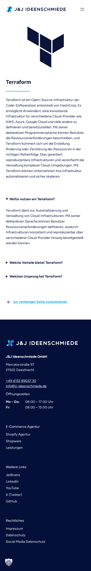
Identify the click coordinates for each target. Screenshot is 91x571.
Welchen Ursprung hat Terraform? (35, 276)
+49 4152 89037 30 (21, 381)
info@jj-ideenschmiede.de (26, 386)
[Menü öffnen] (82, 9)
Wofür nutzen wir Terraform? (32, 199)
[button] (8, 562)
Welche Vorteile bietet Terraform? (36, 263)
